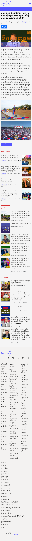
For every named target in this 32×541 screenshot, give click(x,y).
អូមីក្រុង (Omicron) (13, 371)
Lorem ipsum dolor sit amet (19, 223)
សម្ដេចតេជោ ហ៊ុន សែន (24, 372)
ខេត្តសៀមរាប (3, 405)
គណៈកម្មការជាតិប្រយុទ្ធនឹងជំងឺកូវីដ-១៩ (14, 398)
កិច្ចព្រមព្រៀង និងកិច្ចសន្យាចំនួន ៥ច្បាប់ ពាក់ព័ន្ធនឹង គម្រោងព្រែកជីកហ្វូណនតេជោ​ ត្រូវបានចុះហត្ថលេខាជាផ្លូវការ (11, 193)
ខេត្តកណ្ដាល (3, 441)
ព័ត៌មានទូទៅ (24, 22)
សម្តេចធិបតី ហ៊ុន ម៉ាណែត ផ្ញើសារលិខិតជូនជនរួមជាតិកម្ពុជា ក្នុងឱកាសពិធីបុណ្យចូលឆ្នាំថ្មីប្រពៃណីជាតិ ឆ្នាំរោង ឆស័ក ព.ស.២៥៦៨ (20, 320)
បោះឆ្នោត (12, 364)
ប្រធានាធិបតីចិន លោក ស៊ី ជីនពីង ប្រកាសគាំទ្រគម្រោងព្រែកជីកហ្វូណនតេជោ (9, 180)
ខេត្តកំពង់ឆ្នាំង (3, 422)
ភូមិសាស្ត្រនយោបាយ (23, 391)
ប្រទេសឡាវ (4, 471)
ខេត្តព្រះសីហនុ (3, 410)
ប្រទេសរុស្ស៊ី (23, 411)
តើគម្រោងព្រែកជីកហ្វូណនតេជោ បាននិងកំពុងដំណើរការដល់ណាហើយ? (10, 157)
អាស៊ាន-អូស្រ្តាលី (5, 499)
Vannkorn (16, 535)
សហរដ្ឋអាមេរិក (24, 419)
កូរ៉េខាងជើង (23, 427)
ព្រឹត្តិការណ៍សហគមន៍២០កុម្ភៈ (14, 392)
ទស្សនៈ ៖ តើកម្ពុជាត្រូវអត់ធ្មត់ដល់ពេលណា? (19, 307)
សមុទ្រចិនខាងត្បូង (5, 511)
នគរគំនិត (3, 390)
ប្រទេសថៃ (3, 466)
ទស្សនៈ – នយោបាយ (4, 373)
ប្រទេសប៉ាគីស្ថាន (23, 442)
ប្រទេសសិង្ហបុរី (4, 477)
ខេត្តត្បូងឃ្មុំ (4, 444)
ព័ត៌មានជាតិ (4, 364)
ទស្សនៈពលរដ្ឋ (24, 385)
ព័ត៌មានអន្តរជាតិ (4, 185)
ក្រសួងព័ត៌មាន (13, 441)
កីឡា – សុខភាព (4, 394)
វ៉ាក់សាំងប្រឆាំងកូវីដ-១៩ (13, 387)
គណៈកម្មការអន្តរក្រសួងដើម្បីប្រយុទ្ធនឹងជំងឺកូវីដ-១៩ (14, 406)
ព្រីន (5, 27)
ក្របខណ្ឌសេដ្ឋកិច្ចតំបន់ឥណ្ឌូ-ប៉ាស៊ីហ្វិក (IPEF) (12, 516)
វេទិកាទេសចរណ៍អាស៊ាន (7, 505)
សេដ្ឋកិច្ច (3, 527)
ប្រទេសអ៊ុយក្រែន (23, 415)
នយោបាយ (23, 387)
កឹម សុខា (23, 401)
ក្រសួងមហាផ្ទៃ (13, 426)
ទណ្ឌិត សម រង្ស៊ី (24, 398)
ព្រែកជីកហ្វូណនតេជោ (7, 144)
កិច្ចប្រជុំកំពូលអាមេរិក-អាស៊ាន (8, 519)
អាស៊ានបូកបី (4, 497)
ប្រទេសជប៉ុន (24, 424)
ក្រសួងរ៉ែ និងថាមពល (13, 445)
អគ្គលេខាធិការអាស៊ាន (6, 494)
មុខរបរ (3, 384)
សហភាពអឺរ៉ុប (24, 421)
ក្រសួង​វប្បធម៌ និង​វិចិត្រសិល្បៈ (14, 454)
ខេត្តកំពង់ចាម (3, 448)
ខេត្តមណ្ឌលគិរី (3, 436)
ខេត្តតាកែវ (3, 419)
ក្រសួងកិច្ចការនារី (14, 458)
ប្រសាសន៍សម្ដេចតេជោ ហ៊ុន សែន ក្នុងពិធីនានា (24, 379)
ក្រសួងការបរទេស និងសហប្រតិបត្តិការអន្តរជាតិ (14, 421)
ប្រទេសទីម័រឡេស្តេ (5, 488)
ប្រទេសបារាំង (24, 433)
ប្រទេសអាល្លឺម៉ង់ (24, 436)
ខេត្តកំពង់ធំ (4, 432)
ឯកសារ (3, 387)
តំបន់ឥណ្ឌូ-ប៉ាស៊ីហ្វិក (6, 513)
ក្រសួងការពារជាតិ (14, 429)
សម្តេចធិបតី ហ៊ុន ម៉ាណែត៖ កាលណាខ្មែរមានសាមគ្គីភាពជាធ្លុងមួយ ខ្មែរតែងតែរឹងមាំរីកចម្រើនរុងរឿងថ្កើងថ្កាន (11, 169)
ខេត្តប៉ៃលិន (4, 426)
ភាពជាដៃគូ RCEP (5, 525)
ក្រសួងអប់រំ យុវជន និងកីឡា (13, 432)
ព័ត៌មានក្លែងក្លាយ (23, 404)
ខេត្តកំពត (3, 429)
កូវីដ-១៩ (12, 367)
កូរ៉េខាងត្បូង (23, 430)
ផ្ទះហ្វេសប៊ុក (4, 377)
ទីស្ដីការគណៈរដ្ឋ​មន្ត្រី (13, 415)
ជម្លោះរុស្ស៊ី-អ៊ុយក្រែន (24, 450)
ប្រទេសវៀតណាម (5, 468)
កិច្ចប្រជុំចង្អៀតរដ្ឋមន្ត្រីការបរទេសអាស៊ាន (11, 508)
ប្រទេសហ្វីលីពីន (5, 482)
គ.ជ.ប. (11, 411)
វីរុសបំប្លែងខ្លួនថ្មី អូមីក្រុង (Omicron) (13, 381)
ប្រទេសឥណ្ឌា (24, 446)
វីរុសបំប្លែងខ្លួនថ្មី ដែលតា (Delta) (14, 376)
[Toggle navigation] (29, 3)
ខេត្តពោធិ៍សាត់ (3, 415)
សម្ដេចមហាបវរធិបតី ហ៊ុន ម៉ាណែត (24, 366)
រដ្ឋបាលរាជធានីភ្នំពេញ (3, 399)
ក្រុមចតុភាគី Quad (6, 522)
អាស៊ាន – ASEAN (6, 491)
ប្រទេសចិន (23, 408)
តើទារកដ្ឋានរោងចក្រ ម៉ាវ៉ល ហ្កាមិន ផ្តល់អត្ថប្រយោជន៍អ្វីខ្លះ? (20, 282)
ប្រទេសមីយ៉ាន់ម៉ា (5, 474)
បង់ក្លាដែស (23, 438)
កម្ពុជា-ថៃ (3, 463)
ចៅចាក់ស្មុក (23, 395)
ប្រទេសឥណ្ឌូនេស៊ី (5, 485)
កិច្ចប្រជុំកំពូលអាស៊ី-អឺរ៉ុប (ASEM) (9, 502)
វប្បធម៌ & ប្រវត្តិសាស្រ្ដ (4, 380)
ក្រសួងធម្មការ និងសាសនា (14, 450)
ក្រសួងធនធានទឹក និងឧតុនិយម (14, 437)
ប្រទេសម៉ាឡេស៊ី (5, 480)
